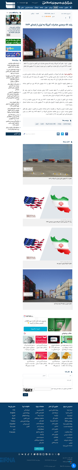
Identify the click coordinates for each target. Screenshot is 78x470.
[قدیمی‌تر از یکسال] (47, 160)
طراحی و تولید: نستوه (67, 462)
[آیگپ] (43, 454)
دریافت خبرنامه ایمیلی (68, 441)
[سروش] (37, 454)
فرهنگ (36, 7)
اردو (14, 429)
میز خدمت (69, 437)
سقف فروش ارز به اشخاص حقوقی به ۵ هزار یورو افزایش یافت (12, 104)
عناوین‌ (66, 7)
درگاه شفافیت (68, 432)
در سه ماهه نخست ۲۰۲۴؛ (66, 262)
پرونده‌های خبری (53, 410)
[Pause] (50, 330)
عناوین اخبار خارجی (55, 430)
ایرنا (57, 3)
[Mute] (52, 330)
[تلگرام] (58, 454)
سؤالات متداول (68, 418)
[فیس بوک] (31, 454)
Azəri (13, 418)
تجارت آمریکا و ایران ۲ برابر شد (64, 264)
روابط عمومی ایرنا (67, 424)
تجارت (42, 124)
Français (12, 432)
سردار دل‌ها (41, 415)
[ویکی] (22, 454)
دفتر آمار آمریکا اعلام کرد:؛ (66, 220)
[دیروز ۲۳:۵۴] (13, 20)
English (12, 413)
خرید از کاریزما (35, 329)
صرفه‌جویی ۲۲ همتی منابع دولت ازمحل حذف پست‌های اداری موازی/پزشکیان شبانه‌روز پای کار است (12, 96)
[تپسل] (24, 316)
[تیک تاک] (28, 454)
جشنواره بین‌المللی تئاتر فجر (39, 441)
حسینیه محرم (40, 437)
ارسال (25, 395)
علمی (22, 7)
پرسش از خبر (40, 426)
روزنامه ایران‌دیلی (24, 421)
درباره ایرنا (69, 410)
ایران (37, 124)
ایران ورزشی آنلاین (26, 425)
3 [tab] (9, 12)
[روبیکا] (52, 454)
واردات (59, 124)
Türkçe (13, 421)
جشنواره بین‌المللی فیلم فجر (39, 419)
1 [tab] (13, 12)
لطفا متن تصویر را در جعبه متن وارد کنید (61, 389)
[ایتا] (40, 454)
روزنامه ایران (26, 413)
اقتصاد (55, 7)
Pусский (12, 427)
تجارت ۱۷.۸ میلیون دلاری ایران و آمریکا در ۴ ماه (60, 179)
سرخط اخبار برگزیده (55, 414)
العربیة (13, 416)
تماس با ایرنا (69, 413)
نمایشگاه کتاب (40, 424)
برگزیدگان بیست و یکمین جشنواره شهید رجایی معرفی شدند (12, 123)
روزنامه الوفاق (25, 416)
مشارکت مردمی (68, 435)
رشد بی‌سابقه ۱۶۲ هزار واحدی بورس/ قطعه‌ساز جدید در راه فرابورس (13, 117)
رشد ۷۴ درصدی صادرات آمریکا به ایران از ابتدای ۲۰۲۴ (59, 222)
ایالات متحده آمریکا (50, 124)
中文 (14, 410)
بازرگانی (32, 14)
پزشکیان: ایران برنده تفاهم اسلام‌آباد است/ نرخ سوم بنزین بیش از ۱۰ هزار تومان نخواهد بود (14, 30)
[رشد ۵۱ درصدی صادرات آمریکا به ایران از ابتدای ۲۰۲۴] (47, 44)
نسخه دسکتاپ (39, 449)
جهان (46, 7)
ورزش (50, 7)
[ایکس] (55, 454)
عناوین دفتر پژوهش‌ (55, 435)
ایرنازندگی (26, 410)
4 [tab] (7, 12)
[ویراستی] (34, 454)
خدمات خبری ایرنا (67, 446)
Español (12, 424)
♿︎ (73, 465)
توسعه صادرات (66, 124)
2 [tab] (11, 12)
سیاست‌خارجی (29, 7)
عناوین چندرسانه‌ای (55, 441)
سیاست (61, 7)
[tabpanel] (13, 26)
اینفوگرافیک (40, 429)
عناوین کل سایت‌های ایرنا (54, 419)
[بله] (46, 454)
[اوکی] (25, 454)
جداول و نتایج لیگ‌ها (40, 433)
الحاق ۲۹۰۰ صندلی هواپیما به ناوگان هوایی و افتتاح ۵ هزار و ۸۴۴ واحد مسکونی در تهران (12, 79)
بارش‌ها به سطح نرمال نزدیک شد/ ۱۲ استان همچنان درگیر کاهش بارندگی (13, 87)
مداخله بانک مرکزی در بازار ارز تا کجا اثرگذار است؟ (12, 128)
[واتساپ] (19, 454)
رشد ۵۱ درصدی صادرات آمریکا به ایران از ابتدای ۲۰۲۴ (49, 25)
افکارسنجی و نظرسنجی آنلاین (39, 411)
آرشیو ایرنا (69, 416)
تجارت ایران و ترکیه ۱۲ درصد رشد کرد (63, 304)
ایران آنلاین (26, 418)
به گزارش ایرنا (68, 74)
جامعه (41, 7)
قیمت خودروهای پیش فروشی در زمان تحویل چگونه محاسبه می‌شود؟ (13, 110)
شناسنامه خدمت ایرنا (68, 428)
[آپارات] (49, 454)
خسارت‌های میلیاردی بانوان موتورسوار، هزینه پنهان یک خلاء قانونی (13, 65)
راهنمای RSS (68, 421)
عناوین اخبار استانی (55, 425)
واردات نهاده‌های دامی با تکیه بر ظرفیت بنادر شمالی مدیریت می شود (12, 71)
